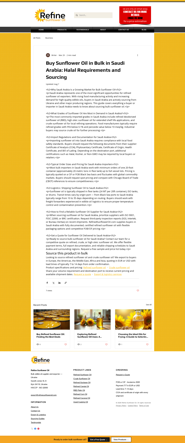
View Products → (121, 439)
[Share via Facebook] (47, 283)
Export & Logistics (38, 415)
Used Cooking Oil (80, 402)
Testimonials (36, 422)
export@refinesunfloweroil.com (44, 395)
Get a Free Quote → (98, 439)
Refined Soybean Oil (81, 382)
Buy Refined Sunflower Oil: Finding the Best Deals (50, 335)
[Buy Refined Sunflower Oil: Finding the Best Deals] (51, 319)
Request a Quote (123, 375)
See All (149, 304)
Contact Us (35, 411)
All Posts (36, 38)
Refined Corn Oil (80, 394)
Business (49, 38)
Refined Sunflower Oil (82, 375)
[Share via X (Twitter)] (53, 283)
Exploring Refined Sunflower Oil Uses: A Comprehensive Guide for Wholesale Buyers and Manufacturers (90, 335)
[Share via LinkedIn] (59, 283)
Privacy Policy (121, 406)
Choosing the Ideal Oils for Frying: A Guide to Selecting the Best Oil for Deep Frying (133, 335)
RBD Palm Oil (79, 390)
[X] (32, 428)
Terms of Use (144, 406)
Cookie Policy (133, 406)
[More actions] (137, 55)
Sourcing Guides (38, 418)
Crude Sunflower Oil (81, 379)
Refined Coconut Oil (81, 398)
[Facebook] (35, 428)
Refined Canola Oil (81, 386)
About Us (35, 407)
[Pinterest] (38, 428)
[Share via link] (65, 283)
